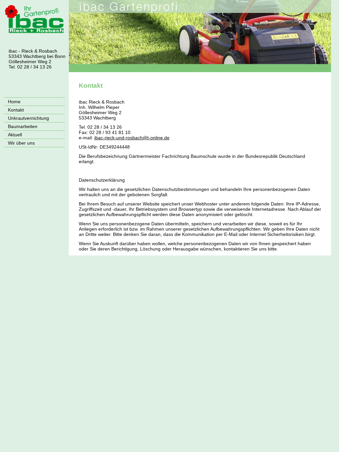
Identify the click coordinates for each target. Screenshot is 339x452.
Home (14, 101)
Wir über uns (21, 143)
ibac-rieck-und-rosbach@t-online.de (132, 137)
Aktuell (15, 134)
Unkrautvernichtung (28, 118)
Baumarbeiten (22, 126)
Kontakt (16, 110)
